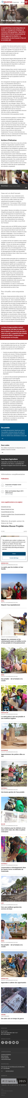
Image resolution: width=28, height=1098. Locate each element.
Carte (25, 531)
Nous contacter (4, 1056)
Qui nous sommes (23, 2)
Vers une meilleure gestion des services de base (11, 908)
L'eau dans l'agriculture (9, 459)
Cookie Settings (14, 558)
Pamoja (3, 1095)
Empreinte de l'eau (6, 507)
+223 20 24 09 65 (9, 1071)
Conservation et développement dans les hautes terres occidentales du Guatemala (13, 869)
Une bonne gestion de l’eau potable (12, 792)
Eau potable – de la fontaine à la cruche (12, 680)
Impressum (3, 1093)
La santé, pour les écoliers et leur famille (12, 568)
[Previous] (4, 180)
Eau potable (5, 427)
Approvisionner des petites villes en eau (13, 755)
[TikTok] (9, 1042)
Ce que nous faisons (15, 2)
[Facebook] (2, 1042)
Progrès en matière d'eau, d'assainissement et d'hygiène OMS (13, 515)
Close (14, 553)
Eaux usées (5, 445)
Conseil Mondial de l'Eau (7, 512)
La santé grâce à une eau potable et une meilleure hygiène (13, 717)
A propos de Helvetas (6, 1054)
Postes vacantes (5, 1057)
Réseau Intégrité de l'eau (7, 509)
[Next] (23, 180)
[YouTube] (13, 1042)
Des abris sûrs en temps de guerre (12, 1019)
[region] (14, 549)
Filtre (2, 531)
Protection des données (7, 1091)
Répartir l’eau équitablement (10, 605)
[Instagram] (6, 1042)
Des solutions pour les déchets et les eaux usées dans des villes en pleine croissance (13, 830)
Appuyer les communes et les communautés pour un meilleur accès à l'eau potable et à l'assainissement (13, 641)
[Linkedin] (17, 1042)
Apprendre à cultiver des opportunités (13, 983)
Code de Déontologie (6, 1059)
